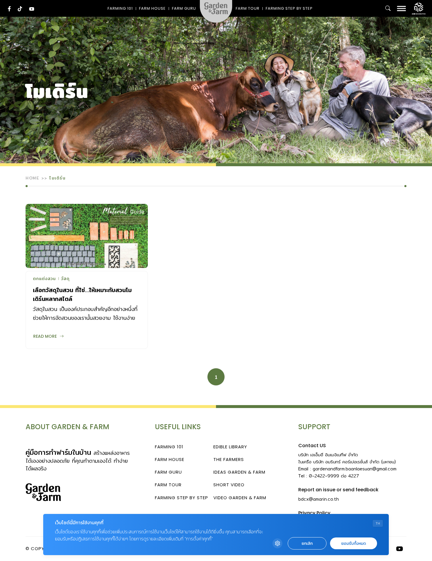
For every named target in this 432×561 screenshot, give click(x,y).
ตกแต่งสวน (44, 279)
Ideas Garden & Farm (239, 472)
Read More (45, 336)
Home (32, 178)
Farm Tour (247, 8)
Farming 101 (120, 8)
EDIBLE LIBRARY (230, 447)
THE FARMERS (228, 459)
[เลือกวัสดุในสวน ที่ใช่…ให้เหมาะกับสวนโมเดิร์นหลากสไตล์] (87, 236)
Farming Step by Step (289, 8)
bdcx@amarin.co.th (318, 499)
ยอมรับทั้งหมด (353, 543)
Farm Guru (184, 8)
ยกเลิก (307, 543)
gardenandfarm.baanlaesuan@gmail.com (354, 468)
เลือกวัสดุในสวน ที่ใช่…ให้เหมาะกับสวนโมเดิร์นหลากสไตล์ (82, 294)
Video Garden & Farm (239, 498)
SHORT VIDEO (229, 485)
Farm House (152, 8)
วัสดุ (65, 279)
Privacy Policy (314, 513)
